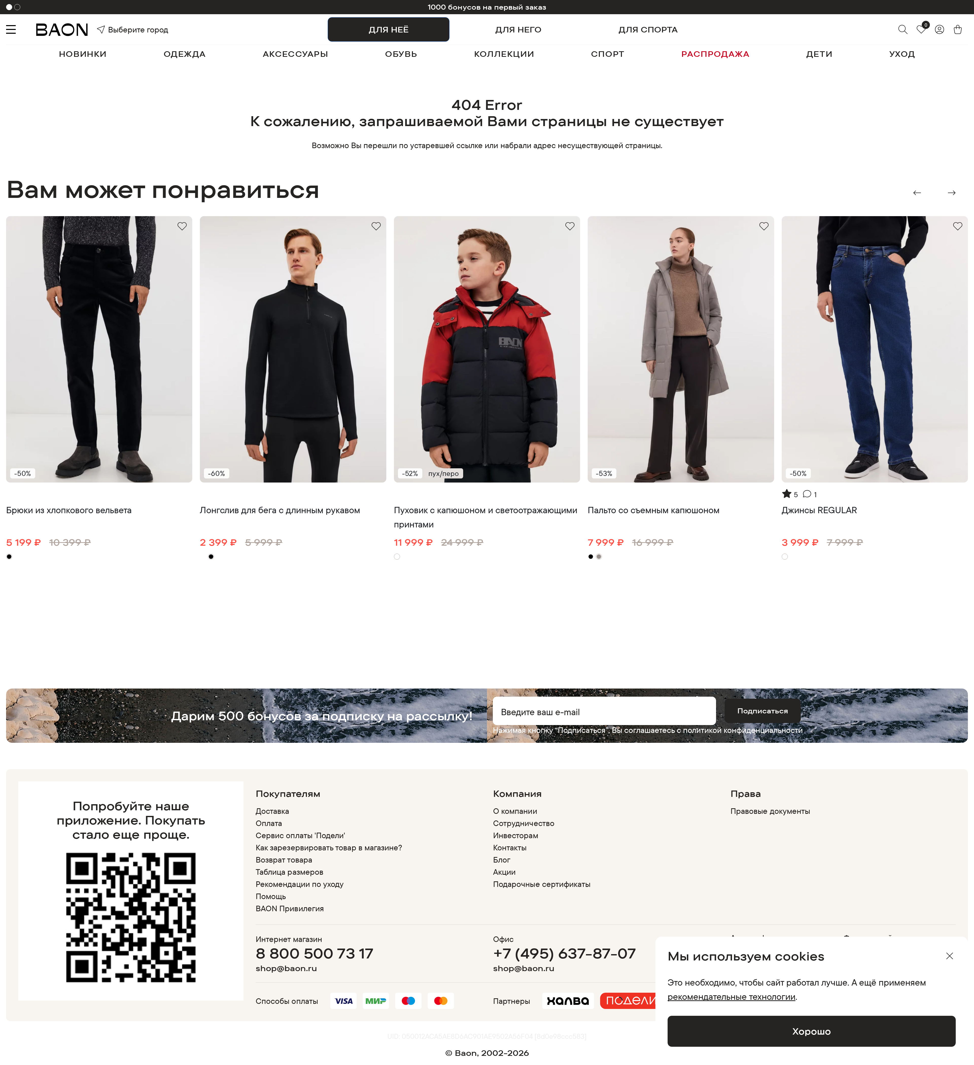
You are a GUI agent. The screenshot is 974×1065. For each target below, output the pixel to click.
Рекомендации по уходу (300, 884)
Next (952, 193)
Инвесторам (515, 835)
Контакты (510, 847)
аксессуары (295, 54)
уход (902, 54)
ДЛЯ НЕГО (518, 29)
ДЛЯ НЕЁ (389, 29)
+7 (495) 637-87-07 (564, 953)
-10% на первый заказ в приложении (487, 7)
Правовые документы (770, 811)
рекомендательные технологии (731, 996)
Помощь (271, 896)
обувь (401, 54)
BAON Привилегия (290, 908)
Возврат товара (284, 859)
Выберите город (122, 29)
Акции (504, 872)
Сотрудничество (523, 823)
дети (819, 54)
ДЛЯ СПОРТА (648, 29)
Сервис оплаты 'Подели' (300, 835)
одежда (185, 54)
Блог (501, 859)
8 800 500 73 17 (315, 953)
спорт (608, 54)
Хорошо (811, 1031)
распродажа (715, 54)
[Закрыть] (950, 956)
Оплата (269, 823)
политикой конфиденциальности (743, 730)
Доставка (272, 811)
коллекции (504, 54)
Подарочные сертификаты (541, 884)
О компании (515, 811)
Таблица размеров (289, 872)
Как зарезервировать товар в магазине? (329, 847)
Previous (917, 193)
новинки (83, 54)
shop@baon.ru (286, 968)
